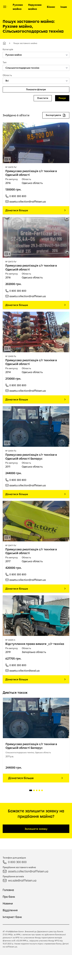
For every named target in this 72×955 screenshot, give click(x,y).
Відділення (10, 910)
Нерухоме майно (35, 6)
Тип (5, 62)
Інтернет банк (12, 917)
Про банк (9, 897)
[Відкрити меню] (5, 7)
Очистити (42, 98)
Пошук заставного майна (25, 43)
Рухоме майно (18, 6)
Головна (8, 890)
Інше (63, 6)
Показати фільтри (36, 89)
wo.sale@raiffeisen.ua (22, 880)
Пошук (62, 98)
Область (7, 75)
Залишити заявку (36, 828)
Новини (8, 903)
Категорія (8, 49)
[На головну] (4, 43)
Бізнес (51, 6)
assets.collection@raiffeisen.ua (28, 871)
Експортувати (53, 115)
